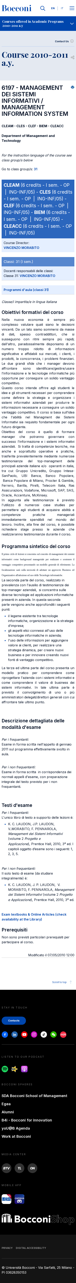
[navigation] (38, 23)
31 (35, 169)
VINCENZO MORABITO (21, 248)
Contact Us (62, 41)
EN (53, 8)
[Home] (17, 8)
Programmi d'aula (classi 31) (26, 290)
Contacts (13, 1020)
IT (62, 8)
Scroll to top (59, 982)
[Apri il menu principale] (72, 8)
